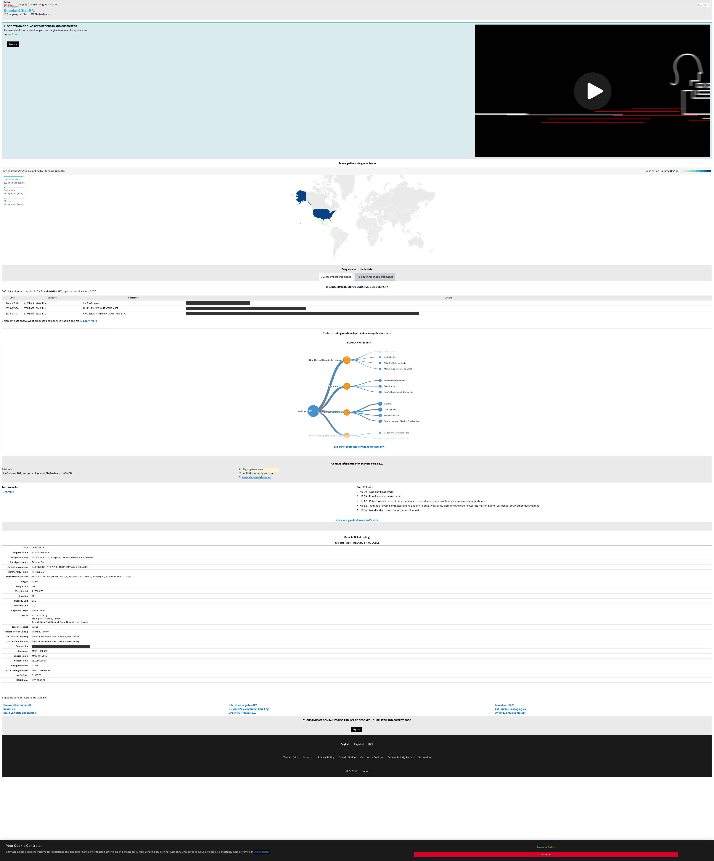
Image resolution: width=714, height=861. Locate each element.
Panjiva (11, 4)
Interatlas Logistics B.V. (243, 705)
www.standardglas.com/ (256, 477)
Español (359, 744)
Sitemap (308, 757)
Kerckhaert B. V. (504, 705)
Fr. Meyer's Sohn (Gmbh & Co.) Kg (249, 709)
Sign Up (13, 44)
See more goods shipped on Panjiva (357, 520)
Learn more (90, 321)
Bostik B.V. (9, 709)
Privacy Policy (326, 757)
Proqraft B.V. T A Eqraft (17, 705)
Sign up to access (253, 469)
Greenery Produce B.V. (242, 713)
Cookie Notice (347, 757)
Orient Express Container (510, 713)
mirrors (9, 492)
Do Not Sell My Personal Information (409, 757)
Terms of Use (290, 757)
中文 (371, 744)
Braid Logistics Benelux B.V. (20, 713)
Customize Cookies (371, 757)
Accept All (546, 854)
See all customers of (359, 447)
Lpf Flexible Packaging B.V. (511, 709)
